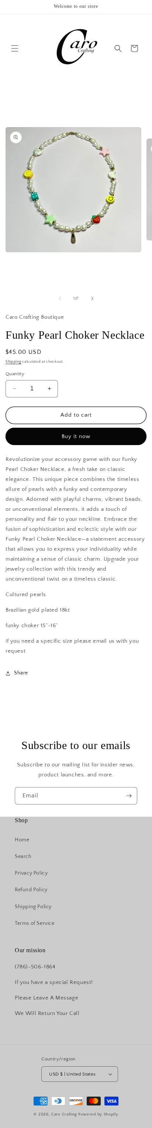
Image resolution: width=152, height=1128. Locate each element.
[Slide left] (60, 298)
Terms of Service (35, 923)
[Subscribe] (129, 795)
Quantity (15, 373)
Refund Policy (31, 890)
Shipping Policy (33, 907)
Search (23, 856)
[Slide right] (92, 298)
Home (22, 840)
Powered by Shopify (98, 1114)
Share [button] (21, 673)
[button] (15, 48)
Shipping (13, 362)
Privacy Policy (31, 873)
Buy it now (76, 436)
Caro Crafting (64, 1114)
